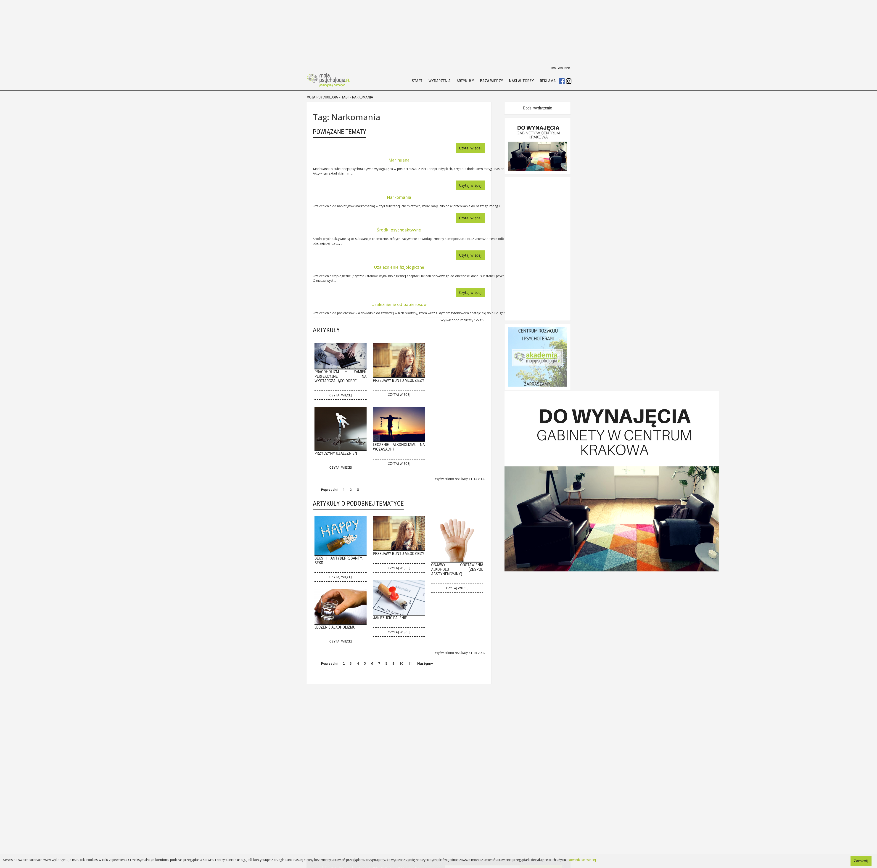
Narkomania (362, 97)
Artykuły (465, 81)
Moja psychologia (322, 97)
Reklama (548, 81)
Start (417, 81)
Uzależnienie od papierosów (399, 304)
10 (401, 663)
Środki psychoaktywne (399, 230)
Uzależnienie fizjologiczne (399, 267)
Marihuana (398, 160)
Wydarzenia (439, 81)
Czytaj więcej (470, 148)
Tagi (345, 97)
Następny (425, 663)
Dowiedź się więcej (582, 859)
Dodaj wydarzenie (560, 67)
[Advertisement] (438, 32)
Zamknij (861, 860)
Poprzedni (329, 489)
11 (410, 663)
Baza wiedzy (491, 81)
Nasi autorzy (521, 81)
